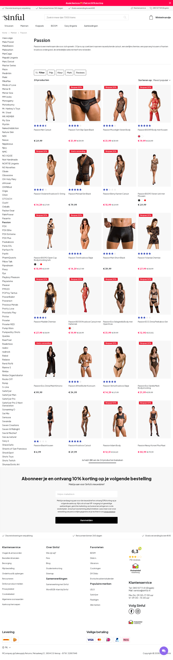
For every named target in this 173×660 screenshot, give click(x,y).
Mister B (6, 89)
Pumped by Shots (11, 332)
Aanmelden (86, 520)
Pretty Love (8, 308)
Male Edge (7, 38)
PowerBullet (8, 296)
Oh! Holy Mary (9, 179)
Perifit (5, 253)
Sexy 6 (5, 440)
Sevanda (6, 421)
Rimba (5, 371)
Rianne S (6, 367)
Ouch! (5, 202)
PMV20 (6, 289)
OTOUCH (7, 198)
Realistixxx (7, 343)
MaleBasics (8, 45)
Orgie (5, 190)
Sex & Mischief (9, 433)
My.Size (6, 120)
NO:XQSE (7, 155)
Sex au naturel (9, 436)
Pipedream (7, 265)
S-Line (5, 387)
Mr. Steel (6, 112)
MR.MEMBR (8, 116)
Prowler (6, 320)
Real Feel (6, 340)
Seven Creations (10, 425)
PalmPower (8, 214)
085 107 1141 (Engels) (161, 8)
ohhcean (6, 183)
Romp (5, 383)
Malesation (7, 49)
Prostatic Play (9, 312)
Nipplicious (7, 143)
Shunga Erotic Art (11, 464)
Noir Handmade (10, 159)
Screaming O (8, 409)
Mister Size (7, 92)
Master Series (9, 65)
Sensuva (6, 417)
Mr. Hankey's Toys (11, 108)
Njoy (4, 147)
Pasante (6, 218)
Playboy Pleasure (11, 277)
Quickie (6, 336)
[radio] (35, 126)
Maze (5, 69)
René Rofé (7, 363)
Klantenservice (140, 8)
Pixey (5, 269)
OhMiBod (7, 187)
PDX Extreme (9, 234)
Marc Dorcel (8, 61)
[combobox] (83, 17)
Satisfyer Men (9, 394)
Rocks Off (7, 379)
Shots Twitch (8, 460)
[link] (4, 32)
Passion (6, 222)
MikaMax (6, 81)
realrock (6, 351)
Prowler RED (8, 324)
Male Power (8, 41)
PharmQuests (9, 257)
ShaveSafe (8, 444)
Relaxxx (6, 359)
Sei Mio (5, 413)
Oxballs (6, 206)
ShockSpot (8, 452)
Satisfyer (6, 391)
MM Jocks (7, 96)
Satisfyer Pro (8, 398)
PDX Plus (6, 238)
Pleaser (6, 285)
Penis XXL (7, 245)
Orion (5, 194)
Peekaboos (8, 241)
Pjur (4, 273)
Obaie (5, 171)
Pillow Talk (7, 261)
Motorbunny (8, 104)
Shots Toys (8, 456)
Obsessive (7, 175)
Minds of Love (9, 85)
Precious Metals (10, 304)
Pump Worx (8, 328)
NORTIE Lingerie (10, 163)
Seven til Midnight (11, 429)
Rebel (5, 355)
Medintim (6, 73)
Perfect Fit (7, 249)
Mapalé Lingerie (10, 57)
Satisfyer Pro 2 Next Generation (12, 404)
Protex (5, 316)
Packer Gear (8, 210)
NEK (4, 136)
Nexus (5, 139)
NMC (4, 151)
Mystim (5, 124)
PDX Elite (6, 230)
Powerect (7, 300)
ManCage (7, 53)
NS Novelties (8, 167)
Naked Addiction (10, 128)
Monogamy (7, 100)
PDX (4, 226)
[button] (170, 3)
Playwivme (7, 281)
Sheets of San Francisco (14, 448)
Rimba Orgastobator (12, 375)
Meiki (4, 77)
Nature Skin (8, 132)
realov (5, 347)
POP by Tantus (9, 292)
